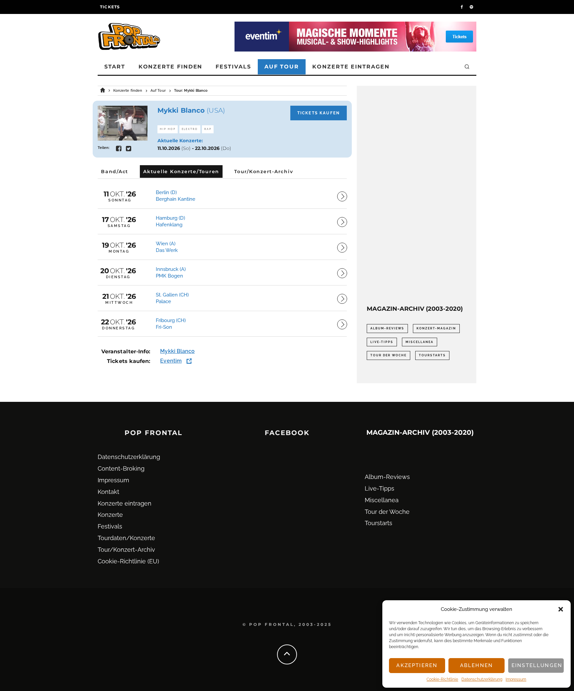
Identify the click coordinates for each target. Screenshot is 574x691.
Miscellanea (419, 342)
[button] (560, 609)
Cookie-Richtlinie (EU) (128, 561)
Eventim (171, 361)
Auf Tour (281, 66)
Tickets (110, 6)
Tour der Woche (388, 355)
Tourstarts (432, 355)
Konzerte (110, 514)
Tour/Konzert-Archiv (126, 549)
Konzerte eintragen (351, 66)
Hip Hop (167, 129)
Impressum (516, 679)
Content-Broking (121, 468)
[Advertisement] (416, 195)
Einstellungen (537, 665)
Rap (208, 129)
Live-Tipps (381, 342)
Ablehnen (476, 665)
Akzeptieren (416, 665)
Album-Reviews (387, 328)
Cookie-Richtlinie (442, 679)
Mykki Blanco (177, 351)
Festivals (233, 66)
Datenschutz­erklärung (481, 679)
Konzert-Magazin (436, 328)
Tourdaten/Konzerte (126, 537)
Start (114, 66)
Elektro (190, 129)
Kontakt (108, 491)
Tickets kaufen (318, 113)
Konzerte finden (171, 66)
